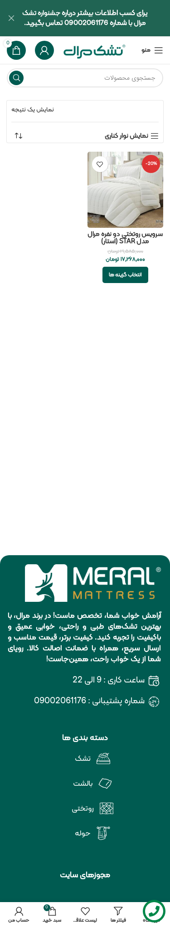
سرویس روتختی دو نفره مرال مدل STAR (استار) (125, 237)
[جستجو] (16, 78)
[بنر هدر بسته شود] (11, 18)
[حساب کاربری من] (44, 50)
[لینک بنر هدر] (98, 18)
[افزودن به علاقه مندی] (100, 164)
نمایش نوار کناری (126, 136)
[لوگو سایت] (94, 50)
